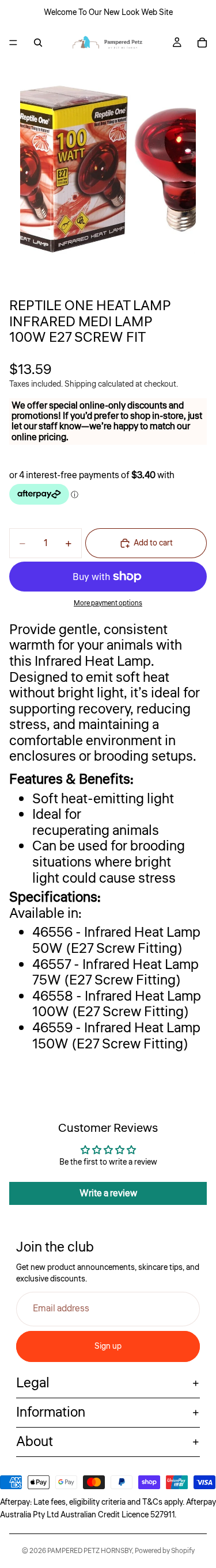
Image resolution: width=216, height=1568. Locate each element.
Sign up (108, 1346)
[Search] (38, 42)
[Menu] (13, 42)
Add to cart (153, 543)
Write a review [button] (108, 1193)
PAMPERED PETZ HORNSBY (89, 1551)
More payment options (108, 603)
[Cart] (202, 42)
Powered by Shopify (165, 1551)
